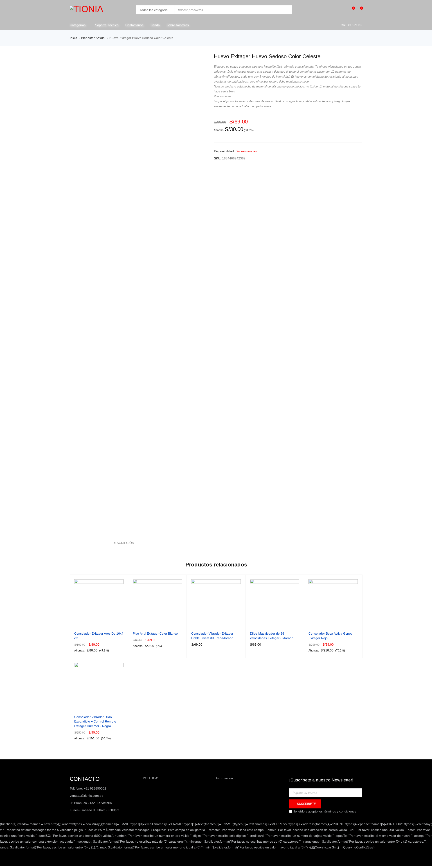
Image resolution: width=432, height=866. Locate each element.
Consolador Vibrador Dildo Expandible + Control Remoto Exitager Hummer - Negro (95, 721)
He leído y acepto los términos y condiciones (324, 811)
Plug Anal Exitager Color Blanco (155, 633)
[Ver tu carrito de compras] (359, 10)
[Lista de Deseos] (351, 10)
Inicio (73, 38)
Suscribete (306, 804)
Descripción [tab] (123, 543)
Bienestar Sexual (93, 38)
